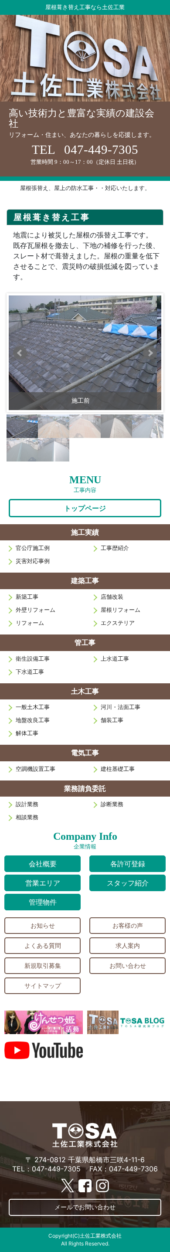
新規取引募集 (42, 965)
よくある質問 (42, 945)
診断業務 (112, 804)
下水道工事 (30, 671)
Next (150, 353)
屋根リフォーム (120, 610)
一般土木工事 (33, 707)
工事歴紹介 (115, 548)
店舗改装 (112, 597)
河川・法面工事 (120, 707)
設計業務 (27, 804)
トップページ (85, 508)
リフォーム (30, 623)
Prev (20, 353)
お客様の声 (127, 925)
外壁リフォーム (35, 610)
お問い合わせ (127, 965)
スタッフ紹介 (128, 883)
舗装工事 (112, 720)
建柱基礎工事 (118, 769)
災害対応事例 (33, 561)
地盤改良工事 (33, 720)
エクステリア (118, 623)
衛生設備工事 (33, 658)
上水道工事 (115, 658)
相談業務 (27, 817)
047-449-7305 (101, 149)
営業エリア (42, 883)
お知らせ (43, 925)
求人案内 (128, 945)
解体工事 (27, 733)
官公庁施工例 (33, 548)
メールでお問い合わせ (85, 1207)
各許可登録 (127, 863)
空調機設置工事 (35, 769)
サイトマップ (42, 985)
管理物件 (43, 902)
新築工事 (27, 597)
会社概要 (43, 863)
